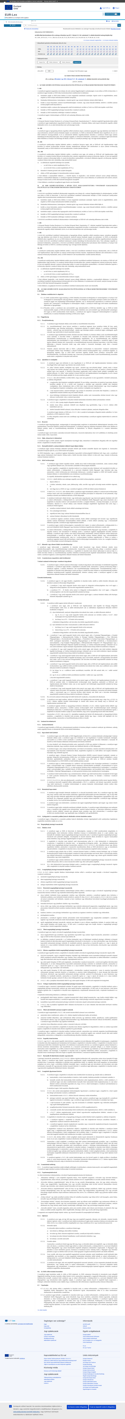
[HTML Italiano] (80, 49)
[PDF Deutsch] (59, 51)
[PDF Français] (71, 51)
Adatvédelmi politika (49, 1379)
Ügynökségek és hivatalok (89, 1389)
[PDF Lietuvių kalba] (86, 51)
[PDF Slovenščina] (110, 51)
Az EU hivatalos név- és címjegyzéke (92, 1340)
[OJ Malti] (92, 54)
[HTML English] (68, 49)
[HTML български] (48, 49)
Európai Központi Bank (88, 1368)
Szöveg (39, 67)
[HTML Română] (104, 49)
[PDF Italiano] (80, 51)
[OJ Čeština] (54, 54)
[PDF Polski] (98, 51)
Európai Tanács (87, 1360)
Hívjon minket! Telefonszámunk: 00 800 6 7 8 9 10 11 (57, 1358)
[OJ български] (48, 54)
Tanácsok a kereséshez (32, 28)
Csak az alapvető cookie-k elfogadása (102, 1407)
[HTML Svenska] (115, 49)
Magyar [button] (117, 8)
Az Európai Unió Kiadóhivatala (90, 1387)
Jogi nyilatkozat (48, 1334)
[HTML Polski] (98, 49)
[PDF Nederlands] (95, 51)
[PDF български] (48, 51)
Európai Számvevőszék (89, 1370)
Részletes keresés (116, 28)
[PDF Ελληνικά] (65, 51)
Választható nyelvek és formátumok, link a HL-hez (51, 43)
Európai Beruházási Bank (89, 1377)
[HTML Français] (71, 49)
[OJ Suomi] (113, 54)
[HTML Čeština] (54, 49)
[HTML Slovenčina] (107, 49)
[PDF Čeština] (54, 51)
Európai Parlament (87, 1358)
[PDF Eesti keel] (62, 51)
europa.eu (22, 1358)
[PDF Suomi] (113, 51)
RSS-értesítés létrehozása (15, 22)
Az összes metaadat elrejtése (110, 40)
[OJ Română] (104, 54)
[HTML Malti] (92, 49)
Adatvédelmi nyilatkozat (50, 1340)
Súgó (108, 21)
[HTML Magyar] (89, 49)
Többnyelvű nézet (42, 58)
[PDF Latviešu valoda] (83, 51)
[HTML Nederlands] (95, 49)
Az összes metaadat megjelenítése (92, 40)
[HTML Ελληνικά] (65, 49)
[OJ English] (68, 54)
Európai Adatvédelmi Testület (90, 1383)
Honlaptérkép (47, 1328)
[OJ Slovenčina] (107, 54)
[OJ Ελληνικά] (65, 54)
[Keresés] (119, 25)
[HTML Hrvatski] (77, 49)
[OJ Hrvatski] (77, 54)
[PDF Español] (51, 51)
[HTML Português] (101, 49)
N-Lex (84, 1346)
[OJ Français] (71, 54)
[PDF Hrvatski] (77, 51)
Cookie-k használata (49, 1336)
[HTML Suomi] (113, 49)
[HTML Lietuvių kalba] (86, 49)
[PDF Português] (101, 51)
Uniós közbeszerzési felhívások (91, 1336)
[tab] (76, 43)
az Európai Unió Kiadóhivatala (25, 1323)
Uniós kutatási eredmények (90, 1338)
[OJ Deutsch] (59, 54)
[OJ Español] (51, 54)
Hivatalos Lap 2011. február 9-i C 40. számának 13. (70, 79)
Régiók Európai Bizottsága (89, 1376)
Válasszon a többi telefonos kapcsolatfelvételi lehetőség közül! (60, 1360)
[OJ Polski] (98, 54)
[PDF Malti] (92, 51)
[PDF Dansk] (57, 51)
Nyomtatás (116, 21)
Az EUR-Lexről (86, 1324)
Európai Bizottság (87, 1364)
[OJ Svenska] (115, 54)
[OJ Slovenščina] (110, 54)
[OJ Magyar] (89, 54)
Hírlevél (85, 1326)
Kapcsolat (46, 1326)
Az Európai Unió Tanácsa (89, 1362)
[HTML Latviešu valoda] (83, 49)
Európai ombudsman (88, 1379)
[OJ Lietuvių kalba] (86, 54)
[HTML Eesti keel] (62, 49)
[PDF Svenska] (115, 51)
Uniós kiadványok (87, 1342)
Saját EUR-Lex (106, 8)
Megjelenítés (77, 62)
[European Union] (9, 1355)
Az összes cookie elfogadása (77, 1407)
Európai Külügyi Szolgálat (89, 1372)
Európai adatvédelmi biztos (90, 1381)
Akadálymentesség (49, 1338)
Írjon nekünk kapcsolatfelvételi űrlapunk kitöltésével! (57, 1362)
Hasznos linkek (87, 1328)
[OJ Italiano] (80, 54)
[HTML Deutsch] (59, 49)
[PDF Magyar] (89, 51)
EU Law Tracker (87, 1347)
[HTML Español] (51, 49)
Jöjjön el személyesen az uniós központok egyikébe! (57, 1364)
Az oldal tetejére (42, 1310)
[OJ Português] (101, 54)
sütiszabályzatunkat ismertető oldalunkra (26, 1412)
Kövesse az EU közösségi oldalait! (52, 1371)
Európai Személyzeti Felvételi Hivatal (92, 1385)
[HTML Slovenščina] (110, 49)
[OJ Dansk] (57, 54)
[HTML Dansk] (57, 49)
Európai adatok (87, 1334)
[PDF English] (68, 51)
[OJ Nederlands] (95, 54)
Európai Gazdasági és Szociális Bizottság (93, 1374)
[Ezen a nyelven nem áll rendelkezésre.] (74, 49)
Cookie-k (46, 1383)
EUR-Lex (11, 14)
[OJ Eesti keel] (62, 54)
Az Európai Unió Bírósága (89, 1366)
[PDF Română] (104, 51)
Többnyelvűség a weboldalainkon (52, 1377)
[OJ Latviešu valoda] (83, 54)
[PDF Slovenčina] (107, 51)
